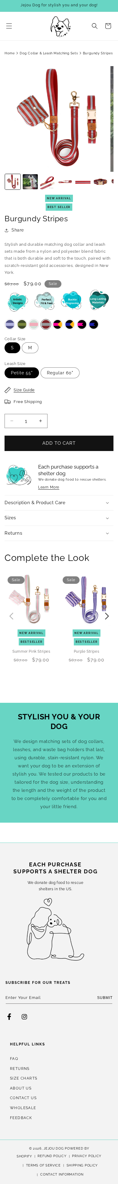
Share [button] (17, 230)
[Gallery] (59, 129)
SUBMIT (105, 998)
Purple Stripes (86, 652)
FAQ (14, 1059)
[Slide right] (106, 616)
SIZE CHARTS (23, 1078)
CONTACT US (23, 1098)
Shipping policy (82, 1165)
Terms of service (43, 1165)
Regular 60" (60, 372)
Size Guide (24, 390)
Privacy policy (86, 1156)
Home (10, 53)
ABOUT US (20, 1088)
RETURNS (20, 1069)
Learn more (48, 487)
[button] (9, 26)
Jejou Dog (54, 1148)
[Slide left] (11, 616)
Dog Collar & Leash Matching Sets (49, 53)
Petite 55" (22, 372)
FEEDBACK (21, 1118)
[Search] (94, 26)
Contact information (61, 1174)
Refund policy (52, 1156)
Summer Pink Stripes (31, 652)
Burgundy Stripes (98, 53)
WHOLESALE (23, 1108)
